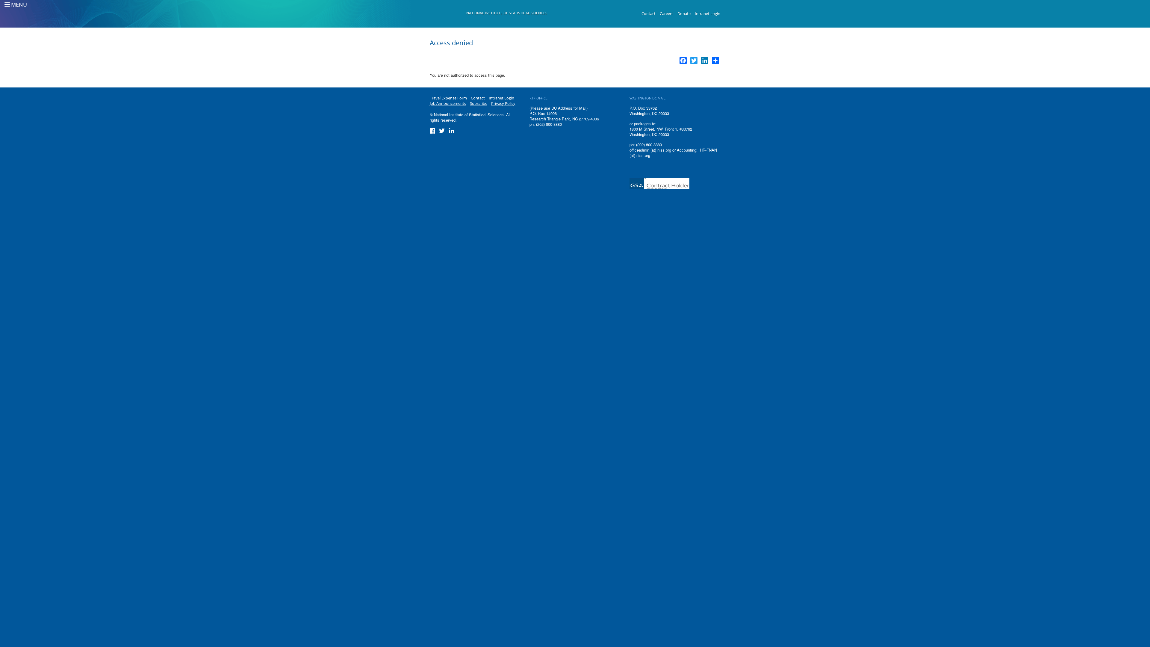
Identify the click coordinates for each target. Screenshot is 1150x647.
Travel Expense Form (448, 98)
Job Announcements (448, 103)
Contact (648, 13)
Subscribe (478, 103)
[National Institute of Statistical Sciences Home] (448, 13)
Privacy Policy (503, 103)
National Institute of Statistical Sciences (506, 13)
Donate (684, 13)
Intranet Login (707, 13)
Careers (666, 13)
